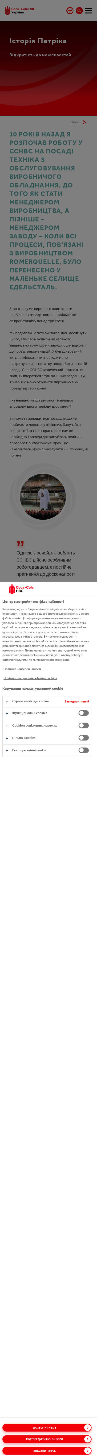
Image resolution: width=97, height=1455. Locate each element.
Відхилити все (44, 1450)
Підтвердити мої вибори (44, 1439)
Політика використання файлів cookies (30, 678)
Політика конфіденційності (22, 669)
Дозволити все (45, 1427)
